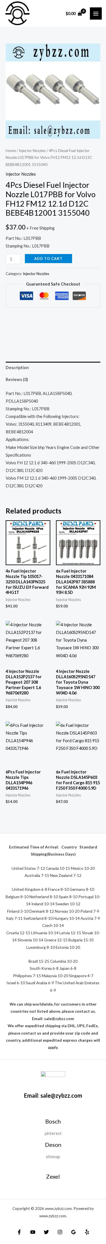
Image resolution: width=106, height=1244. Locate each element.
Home (11, 150)
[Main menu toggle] (96, 13)
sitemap (53, 1156)
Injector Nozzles (32, 150)
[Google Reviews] (73, 1232)
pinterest (53, 1133)
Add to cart (48, 258)
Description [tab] (17, 367)
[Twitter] (46, 1232)
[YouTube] (32, 1232)
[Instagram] (59, 1232)
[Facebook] (19, 1232)
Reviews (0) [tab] (17, 379)
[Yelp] (87, 1232)
